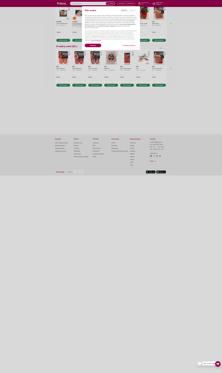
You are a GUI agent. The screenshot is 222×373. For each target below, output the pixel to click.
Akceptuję (93, 45)
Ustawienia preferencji (129, 45)
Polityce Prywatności (96, 40)
